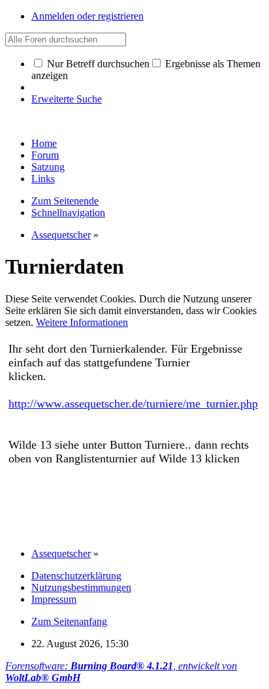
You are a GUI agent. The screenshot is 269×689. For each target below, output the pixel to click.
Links (43, 178)
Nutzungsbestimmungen (81, 587)
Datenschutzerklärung (76, 575)
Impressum (53, 599)
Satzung (48, 166)
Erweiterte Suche (66, 98)
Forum (45, 155)
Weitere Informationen (82, 322)
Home (44, 143)
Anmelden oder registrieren (87, 16)
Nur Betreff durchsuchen (97, 63)
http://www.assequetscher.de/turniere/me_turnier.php (133, 403)
